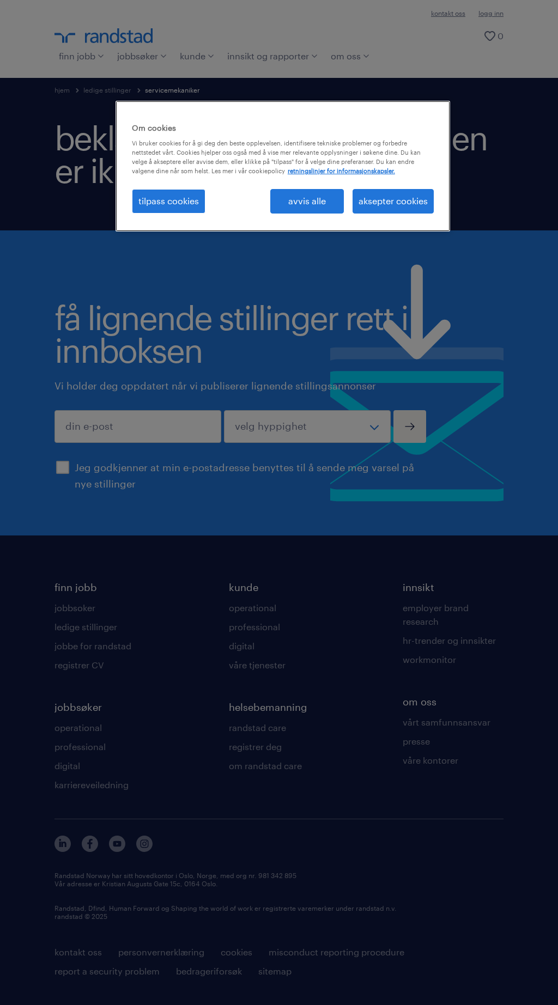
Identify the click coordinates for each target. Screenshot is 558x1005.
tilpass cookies (168, 201)
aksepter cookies (393, 201)
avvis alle (307, 201)
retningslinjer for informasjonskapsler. (341, 170)
